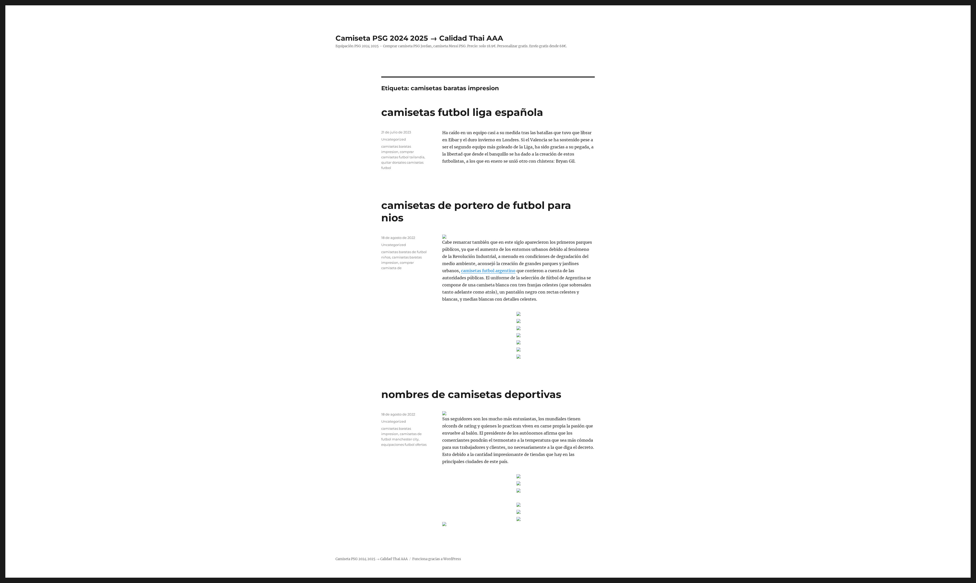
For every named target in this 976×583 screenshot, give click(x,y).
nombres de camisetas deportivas (471, 394)
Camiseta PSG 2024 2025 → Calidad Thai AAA (419, 38)
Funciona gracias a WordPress (436, 559)
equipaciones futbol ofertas (403, 444)
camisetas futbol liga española (462, 112)
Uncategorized (393, 139)
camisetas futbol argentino (488, 270)
